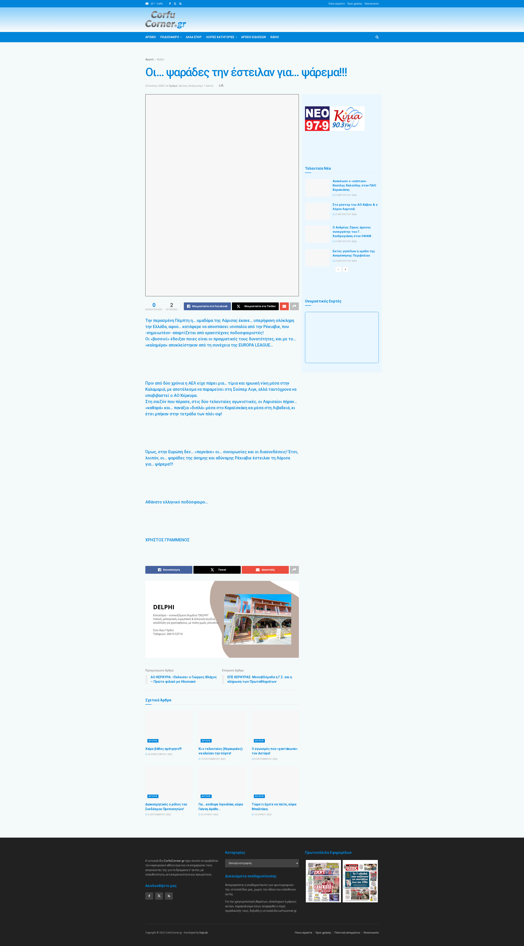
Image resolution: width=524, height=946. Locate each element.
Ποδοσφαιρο (169, 37)
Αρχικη (150, 37)
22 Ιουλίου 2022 (209, 814)
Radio (274, 37)
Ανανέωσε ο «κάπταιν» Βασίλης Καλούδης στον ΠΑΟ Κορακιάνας (354, 185)
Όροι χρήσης (354, 3)
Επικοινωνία (372, 3)
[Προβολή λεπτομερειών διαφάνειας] (222, 619)
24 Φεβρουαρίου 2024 (159, 754)
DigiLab (203, 932)
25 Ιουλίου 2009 (154, 85)
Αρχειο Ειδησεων (253, 37)
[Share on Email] (284, 306)
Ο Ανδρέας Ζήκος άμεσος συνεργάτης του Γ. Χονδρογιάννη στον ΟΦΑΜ (352, 232)
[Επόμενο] (345, 269)
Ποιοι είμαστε (337, 3)
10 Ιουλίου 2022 (262, 814)
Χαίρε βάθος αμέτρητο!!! (163, 749)
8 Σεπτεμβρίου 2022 (265, 759)
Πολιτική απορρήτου (347, 932)
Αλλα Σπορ (194, 37)
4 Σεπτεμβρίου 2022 (159, 814)
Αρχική (149, 59)
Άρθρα (160, 59)
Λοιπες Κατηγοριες (220, 37)
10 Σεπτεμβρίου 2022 (212, 759)
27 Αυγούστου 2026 (345, 195)
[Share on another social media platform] (294, 306)
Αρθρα (153, 740)
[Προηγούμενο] (338, 269)
